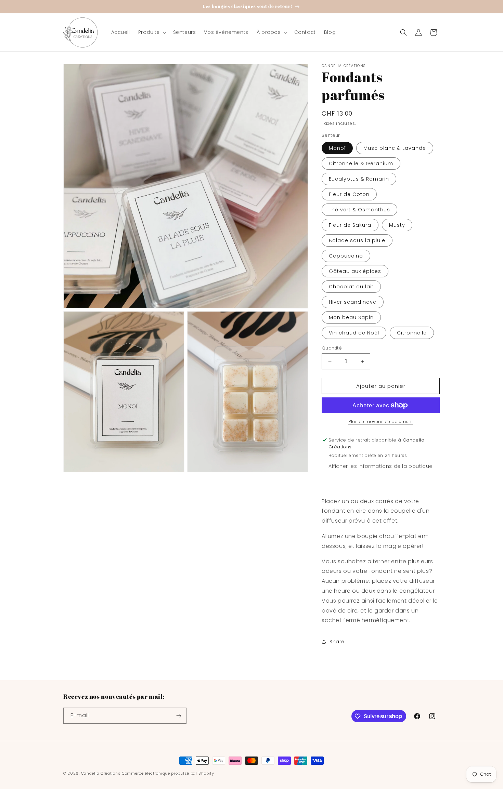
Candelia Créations (101, 773)
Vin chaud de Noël (354, 332)
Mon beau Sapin (351, 317)
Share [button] (337, 641)
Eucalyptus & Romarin (359, 178)
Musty (397, 225)
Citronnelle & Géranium (361, 163)
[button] (151, 32)
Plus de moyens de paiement (380, 421)
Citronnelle (412, 332)
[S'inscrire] (178, 716)
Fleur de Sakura (350, 225)
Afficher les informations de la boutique (380, 466)
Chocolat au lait (351, 286)
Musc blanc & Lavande (394, 148)
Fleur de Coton (349, 194)
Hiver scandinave (352, 302)
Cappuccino (346, 255)
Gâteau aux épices (355, 271)
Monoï (337, 148)
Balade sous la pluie (357, 240)
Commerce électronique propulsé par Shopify (168, 773)
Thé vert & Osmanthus (359, 209)
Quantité (332, 348)
